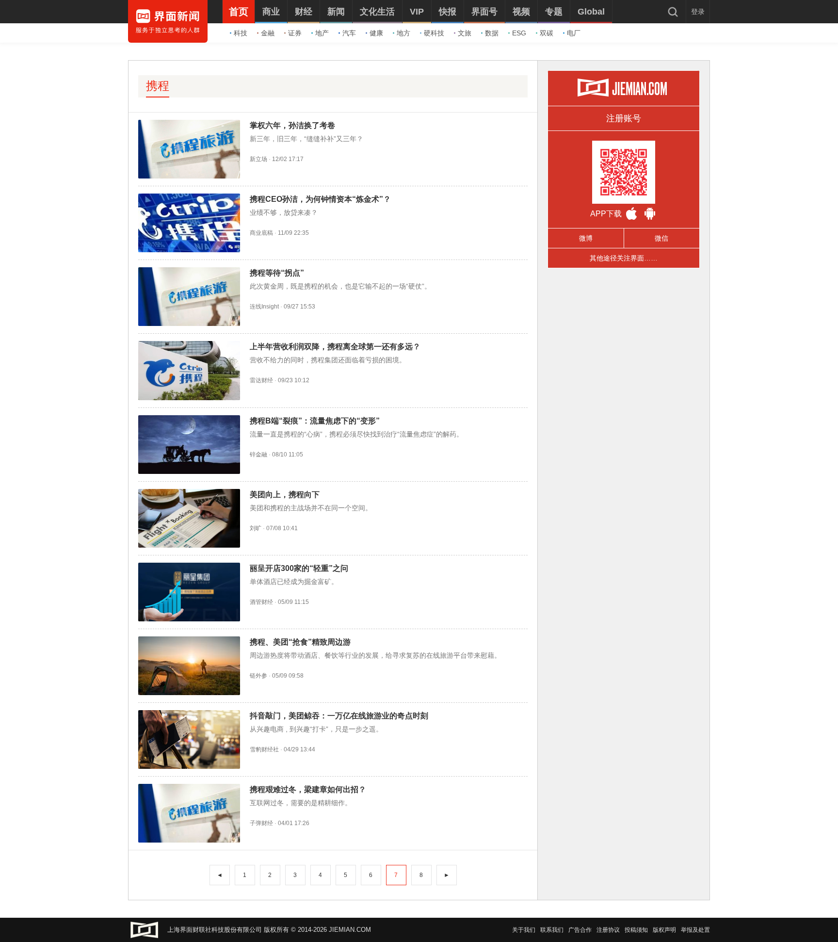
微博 (586, 238)
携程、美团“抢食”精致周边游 (300, 642)
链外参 (258, 675)
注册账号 (623, 118)
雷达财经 (261, 380)
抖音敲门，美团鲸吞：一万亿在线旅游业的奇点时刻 (339, 716)
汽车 (349, 33)
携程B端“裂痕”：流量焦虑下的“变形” (315, 421)
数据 (492, 33)
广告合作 (580, 929)
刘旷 (255, 528)
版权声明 (664, 929)
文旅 (464, 33)
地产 (322, 33)
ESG (519, 33)
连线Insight (264, 306)
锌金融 (258, 454)
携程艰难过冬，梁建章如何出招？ (308, 789)
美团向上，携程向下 (285, 494)
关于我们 (523, 929)
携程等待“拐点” (277, 273)
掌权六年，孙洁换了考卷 (292, 125)
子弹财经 (261, 823)
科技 (240, 33)
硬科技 (434, 33)
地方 (403, 33)
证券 (295, 33)
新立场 (258, 159)
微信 (661, 238)
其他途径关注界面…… (624, 258)
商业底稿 (261, 232)
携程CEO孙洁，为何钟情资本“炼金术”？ (320, 199)
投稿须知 (636, 929)
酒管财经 (261, 602)
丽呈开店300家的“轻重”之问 (299, 568)
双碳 (546, 33)
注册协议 (608, 929)
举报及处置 (695, 929)
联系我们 (552, 929)
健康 (376, 33)
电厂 (573, 33)
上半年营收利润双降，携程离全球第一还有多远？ (335, 346)
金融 (267, 33)
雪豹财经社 (264, 749)
